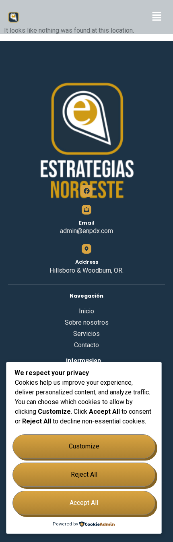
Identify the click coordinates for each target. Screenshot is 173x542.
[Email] (86, 210)
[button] (157, 17)
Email (87, 223)
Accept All (84, 503)
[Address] (86, 249)
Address (86, 262)
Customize (84, 446)
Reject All (84, 474)
